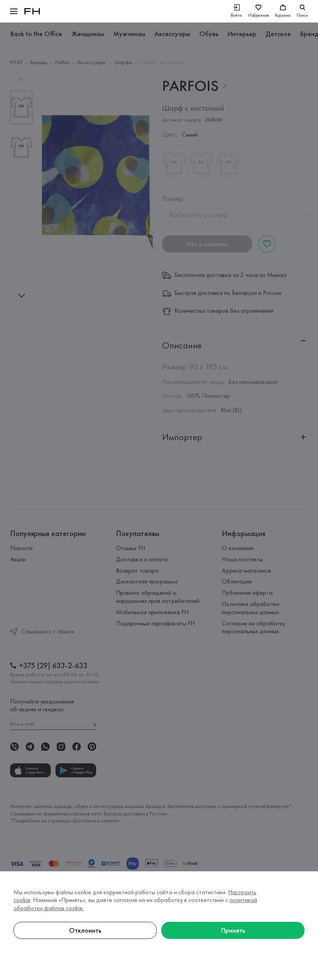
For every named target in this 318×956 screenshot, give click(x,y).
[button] (13, 11)
